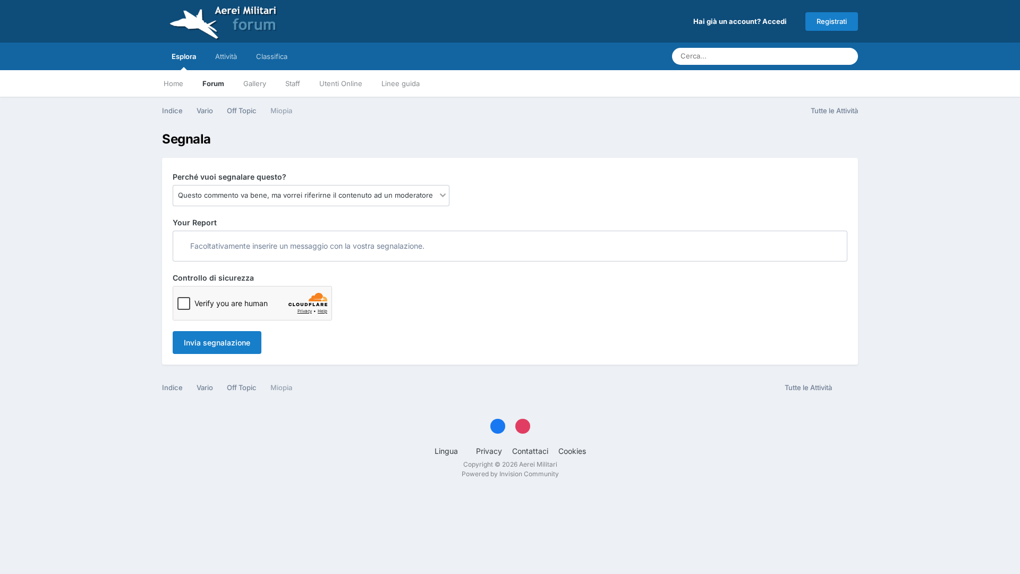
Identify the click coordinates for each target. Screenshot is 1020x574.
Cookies (572, 450)
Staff (292, 83)
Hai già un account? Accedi (741, 21)
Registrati (832, 21)
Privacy (489, 450)
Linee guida (400, 83)
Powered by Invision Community (510, 474)
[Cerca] (847, 56)
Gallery (254, 83)
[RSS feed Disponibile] (847, 388)
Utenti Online (340, 83)
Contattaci (530, 450)
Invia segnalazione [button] (217, 342)
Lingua (447, 450)
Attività (226, 56)
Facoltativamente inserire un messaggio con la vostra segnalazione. (306, 245)
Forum (213, 83)
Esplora (184, 56)
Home (173, 83)
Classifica (271, 56)
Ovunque (807, 56)
